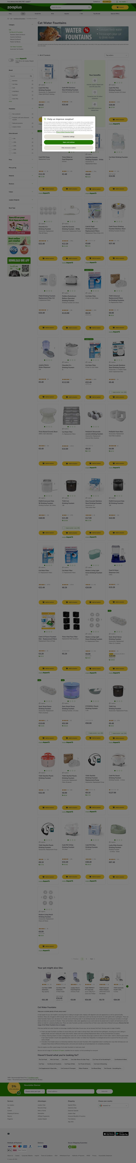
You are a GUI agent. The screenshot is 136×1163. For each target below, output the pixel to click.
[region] (68, 134)
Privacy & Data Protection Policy (65, 132)
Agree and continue (69, 142)
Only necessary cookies (69, 148)
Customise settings (68, 137)
